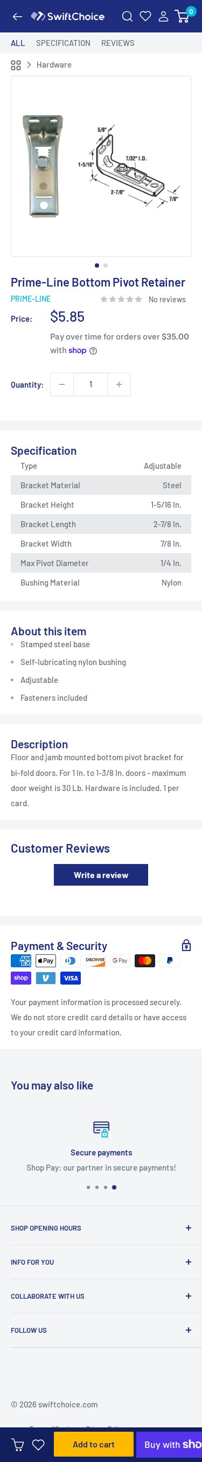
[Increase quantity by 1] (119, 384)
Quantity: (27, 384)
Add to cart (94, 1444)
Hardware (54, 64)
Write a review (101, 874)
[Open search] (127, 16)
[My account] (163, 16)
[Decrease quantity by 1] (62, 384)
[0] (182, 16)
